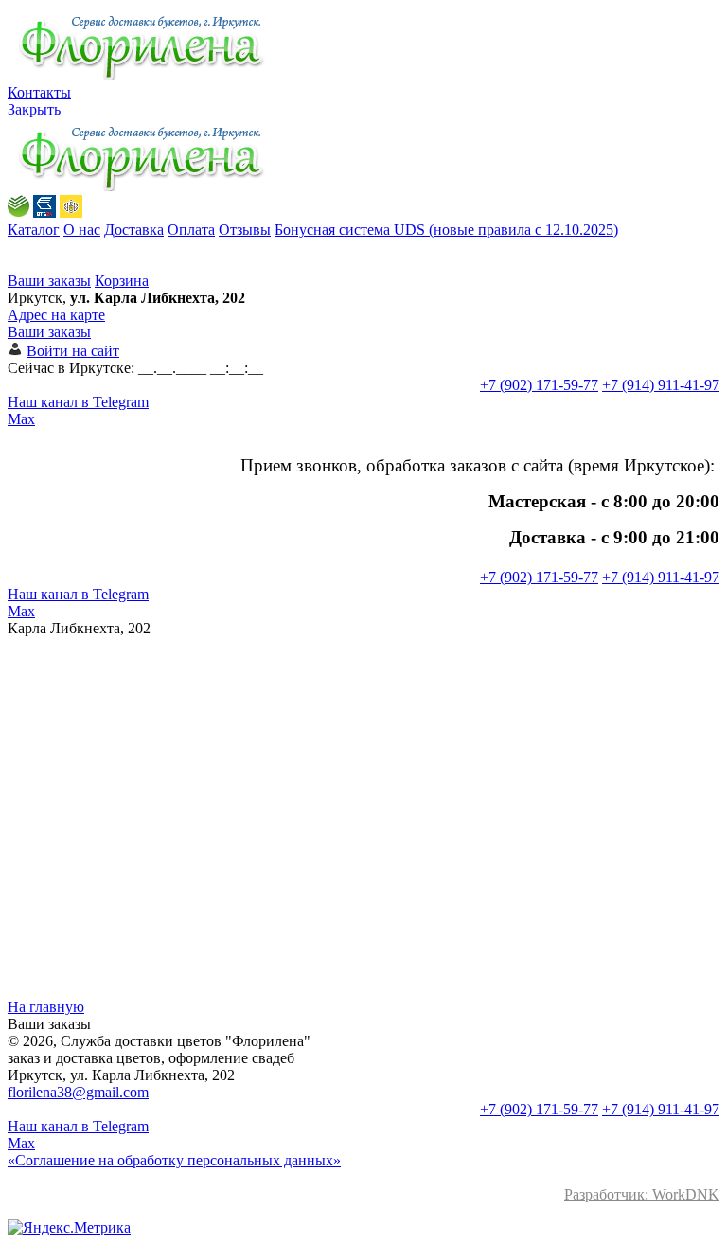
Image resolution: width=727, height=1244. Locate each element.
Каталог (34, 230)
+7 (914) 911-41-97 (660, 385)
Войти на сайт (73, 351)
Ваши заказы (49, 281)
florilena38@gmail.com (78, 1092)
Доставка (134, 230)
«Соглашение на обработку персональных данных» (174, 1160)
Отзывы (245, 230)
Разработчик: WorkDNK (641, 1194)
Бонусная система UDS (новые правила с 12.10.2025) (446, 230)
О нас (81, 230)
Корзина (122, 281)
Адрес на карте (56, 315)
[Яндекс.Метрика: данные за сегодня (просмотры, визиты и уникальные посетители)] (69, 1227)
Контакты (39, 92)
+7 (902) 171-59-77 (539, 385)
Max (21, 419)
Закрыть (34, 109)
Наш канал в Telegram (78, 402)
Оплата (191, 230)
